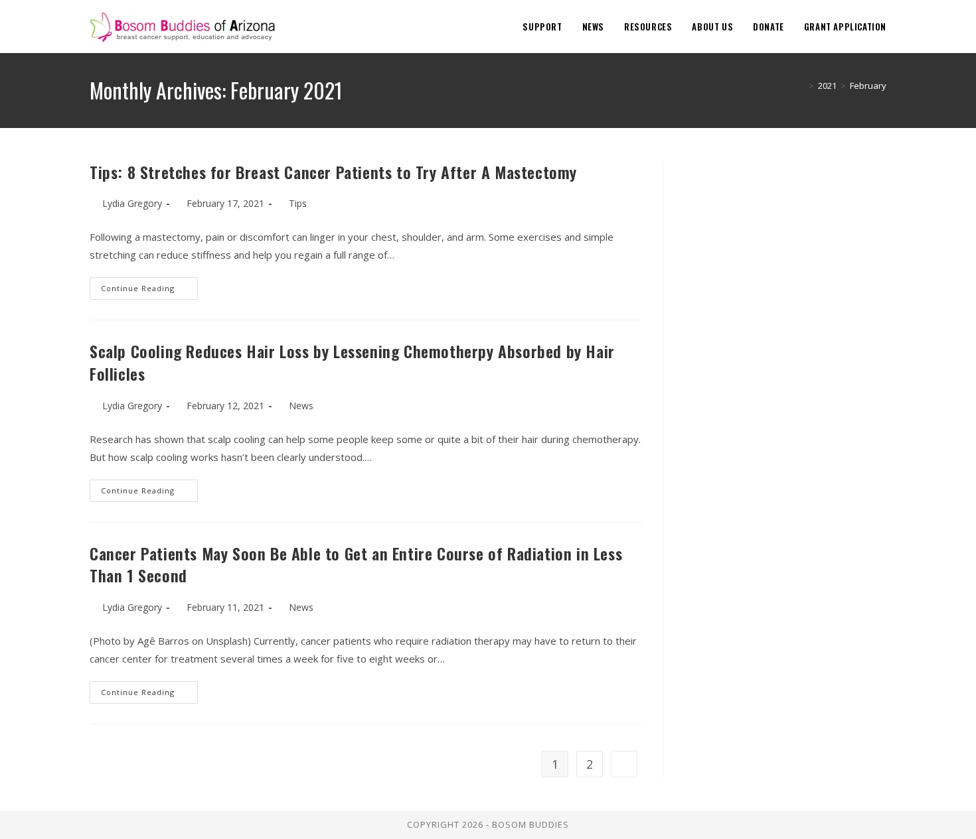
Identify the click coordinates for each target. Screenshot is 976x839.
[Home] (801, 86)
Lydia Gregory (132, 203)
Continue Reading (149, 291)
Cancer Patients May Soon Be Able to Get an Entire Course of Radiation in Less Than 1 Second (356, 564)
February (868, 86)
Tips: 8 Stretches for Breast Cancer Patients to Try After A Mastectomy (333, 172)
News (301, 405)
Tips (298, 203)
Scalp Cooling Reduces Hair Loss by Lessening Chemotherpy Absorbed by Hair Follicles (352, 362)
